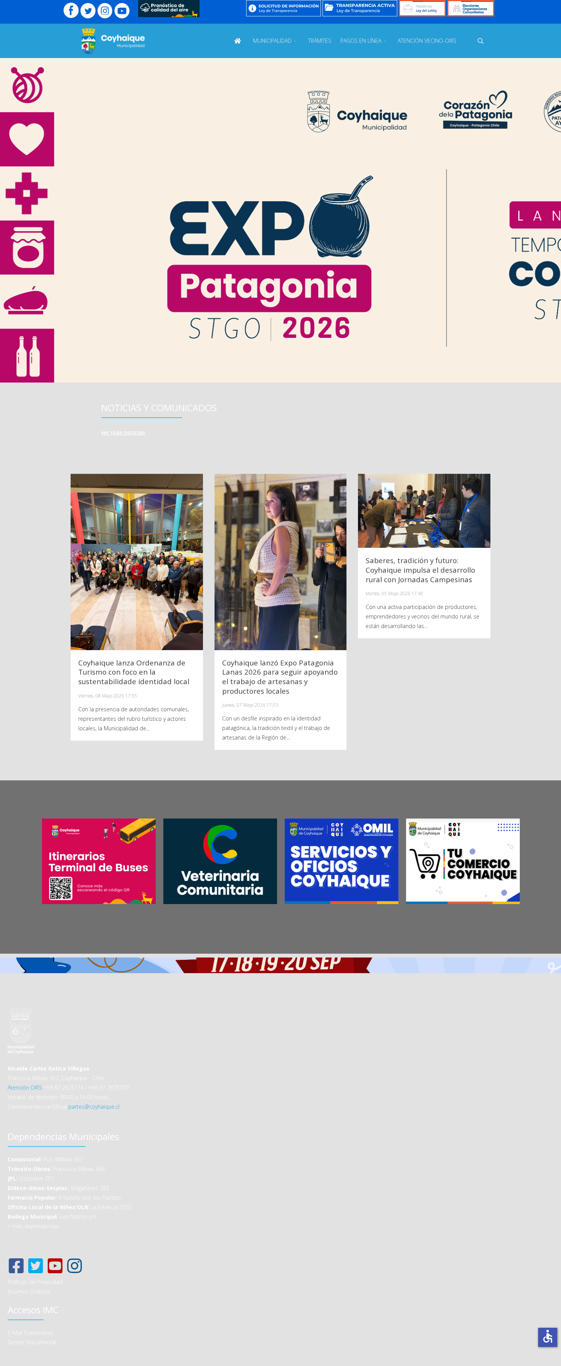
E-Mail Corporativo (30, 1332)
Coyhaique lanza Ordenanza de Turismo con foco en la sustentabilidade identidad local (133, 672)
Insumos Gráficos (29, 1291)
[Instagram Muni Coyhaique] (105, 10)
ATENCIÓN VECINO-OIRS (427, 40)
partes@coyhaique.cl (93, 1106)
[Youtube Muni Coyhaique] (122, 10)
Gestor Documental (32, 1342)
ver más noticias (123, 432)
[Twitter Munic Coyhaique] (88, 10)
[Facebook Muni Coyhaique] (71, 10)
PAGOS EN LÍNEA (360, 40)
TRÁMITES (319, 40)
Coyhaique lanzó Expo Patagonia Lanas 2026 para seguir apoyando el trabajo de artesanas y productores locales (280, 677)
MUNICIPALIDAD (272, 40)
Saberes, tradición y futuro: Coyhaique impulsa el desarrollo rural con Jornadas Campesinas (420, 570)
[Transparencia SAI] (283, 8)
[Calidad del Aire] (168, 8)
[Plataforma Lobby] (422, 8)
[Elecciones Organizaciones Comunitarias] (470, 8)
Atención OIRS (25, 1087)
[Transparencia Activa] (359, 8)
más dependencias (36, 1226)
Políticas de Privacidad (35, 1281)
